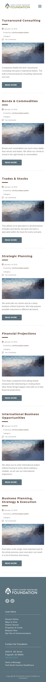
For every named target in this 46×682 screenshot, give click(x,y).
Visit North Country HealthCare (19, 665)
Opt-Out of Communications (18, 633)
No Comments (10, 39)
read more (11, 85)
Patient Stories (12, 625)
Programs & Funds (13, 628)
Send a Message (13, 662)
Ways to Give (11, 622)
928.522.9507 (11, 658)
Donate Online (12, 619)
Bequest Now (11, 630)
